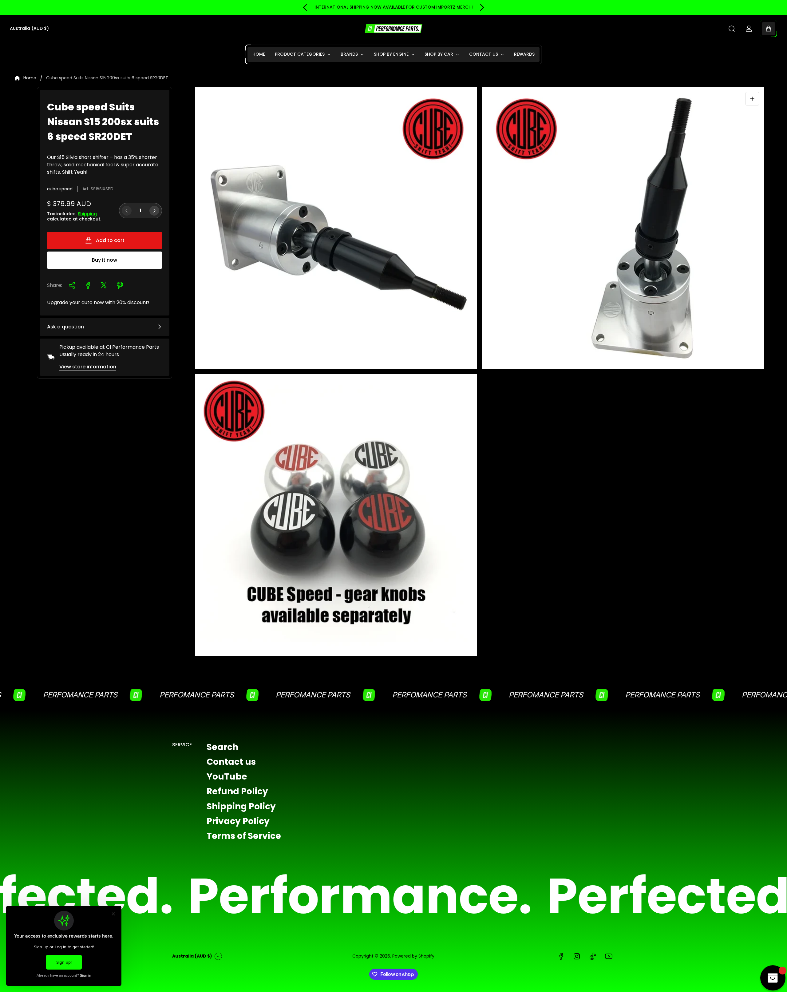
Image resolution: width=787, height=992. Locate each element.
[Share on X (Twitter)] (104, 285)
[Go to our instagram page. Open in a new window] (577, 956)
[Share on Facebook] (88, 285)
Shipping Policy (241, 806)
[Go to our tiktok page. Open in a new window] (593, 956)
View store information (87, 366)
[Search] (732, 28)
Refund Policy (237, 791)
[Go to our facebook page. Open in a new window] (561, 956)
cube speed (60, 189)
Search (222, 747)
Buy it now (104, 260)
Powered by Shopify (413, 956)
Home (29, 78)
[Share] (72, 285)
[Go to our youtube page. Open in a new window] (609, 956)
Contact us (231, 762)
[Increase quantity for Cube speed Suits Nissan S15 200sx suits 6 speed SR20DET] (154, 211)
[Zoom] (752, 98)
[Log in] (749, 28)
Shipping (87, 214)
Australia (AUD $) (29, 28)
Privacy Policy (238, 821)
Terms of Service (244, 836)
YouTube (227, 777)
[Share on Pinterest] (120, 285)
